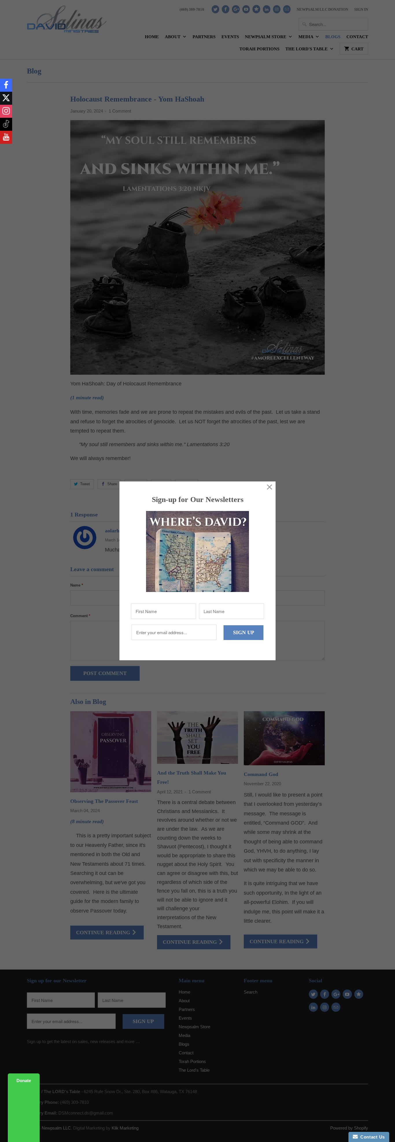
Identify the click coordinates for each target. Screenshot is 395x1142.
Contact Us (371, 1136)
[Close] (270, 487)
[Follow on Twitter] (6, 98)
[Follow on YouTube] (6, 137)
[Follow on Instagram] (6, 111)
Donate (23, 1080)
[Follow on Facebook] (6, 85)
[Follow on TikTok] (6, 124)
